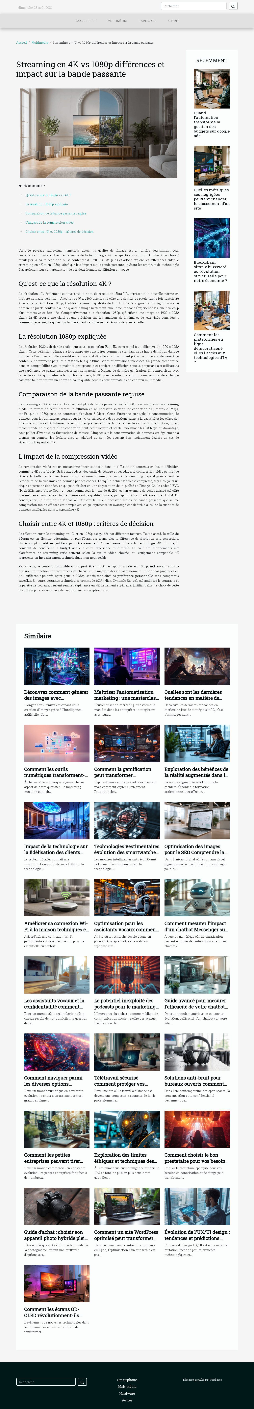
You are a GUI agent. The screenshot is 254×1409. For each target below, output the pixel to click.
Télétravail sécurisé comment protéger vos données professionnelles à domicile (124, 1087)
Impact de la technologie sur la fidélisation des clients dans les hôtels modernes (56, 852)
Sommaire (34, 185)
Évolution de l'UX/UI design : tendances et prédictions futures (197, 1238)
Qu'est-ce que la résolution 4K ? (48, 195)
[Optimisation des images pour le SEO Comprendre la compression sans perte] (197, 820)
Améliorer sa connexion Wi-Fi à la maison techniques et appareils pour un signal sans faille (56, 932)
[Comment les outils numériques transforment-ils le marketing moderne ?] (56, 743)
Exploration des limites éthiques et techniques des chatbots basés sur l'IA (124, 1161)
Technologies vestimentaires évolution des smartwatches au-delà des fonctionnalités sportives (126, 855)
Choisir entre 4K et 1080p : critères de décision (59, 231)
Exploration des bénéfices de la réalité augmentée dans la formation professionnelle (196, 775)
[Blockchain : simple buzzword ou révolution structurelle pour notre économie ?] (212, 237)
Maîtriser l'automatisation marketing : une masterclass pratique (126, 698)
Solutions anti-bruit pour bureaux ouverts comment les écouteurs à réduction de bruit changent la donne (196, 1087)
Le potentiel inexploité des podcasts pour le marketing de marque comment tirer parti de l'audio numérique (125, 1009)
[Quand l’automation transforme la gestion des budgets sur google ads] (212, 88)
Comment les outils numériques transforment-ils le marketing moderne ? (54, 775)
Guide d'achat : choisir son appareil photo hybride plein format (56, 1238)
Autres (173, 21)
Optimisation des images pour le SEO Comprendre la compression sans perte (194, 852)
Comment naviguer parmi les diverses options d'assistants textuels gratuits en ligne (56, 1087)
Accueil (21, 42)
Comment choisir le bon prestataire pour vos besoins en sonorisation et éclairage (196, 1161)
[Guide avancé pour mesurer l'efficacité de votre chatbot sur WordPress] (197, 974)
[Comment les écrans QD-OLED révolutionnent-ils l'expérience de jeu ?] (56, 1283)
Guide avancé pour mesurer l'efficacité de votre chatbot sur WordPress (195, 1006)
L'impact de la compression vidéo (49, 222)
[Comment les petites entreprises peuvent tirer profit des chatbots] (56, 1128)
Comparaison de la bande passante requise (55, 213)
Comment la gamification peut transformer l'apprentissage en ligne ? (122, 775)
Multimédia (117, 21)
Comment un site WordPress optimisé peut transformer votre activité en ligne (126, 1238)
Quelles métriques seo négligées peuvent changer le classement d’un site (212, 198)
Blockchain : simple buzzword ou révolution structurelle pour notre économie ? (210, 271)
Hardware (147, 21)
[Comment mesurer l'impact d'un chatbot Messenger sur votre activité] (197, 897)
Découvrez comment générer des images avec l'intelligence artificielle (56, 698)
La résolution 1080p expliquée (46, 204)
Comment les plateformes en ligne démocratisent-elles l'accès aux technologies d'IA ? (210, 348)
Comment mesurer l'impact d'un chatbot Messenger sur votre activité (196, 929)
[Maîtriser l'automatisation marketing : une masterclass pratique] (127, 665)
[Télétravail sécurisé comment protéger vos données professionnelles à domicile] (127, 1051)
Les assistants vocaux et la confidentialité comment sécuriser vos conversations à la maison (55, 1009)
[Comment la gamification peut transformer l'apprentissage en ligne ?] (127, 743)
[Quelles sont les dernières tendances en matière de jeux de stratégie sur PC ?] (197, 665)
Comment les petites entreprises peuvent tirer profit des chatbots (52, 1161)
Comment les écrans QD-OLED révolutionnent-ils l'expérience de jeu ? (51, 1315)
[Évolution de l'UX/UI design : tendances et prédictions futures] (197, 1206)
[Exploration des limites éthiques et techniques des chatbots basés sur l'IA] (127, 1128)
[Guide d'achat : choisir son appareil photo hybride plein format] (56, 1206)
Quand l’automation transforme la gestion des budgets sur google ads (212, 124)
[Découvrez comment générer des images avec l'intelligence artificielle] (56, 665)
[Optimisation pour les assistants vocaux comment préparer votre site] (127, 897)
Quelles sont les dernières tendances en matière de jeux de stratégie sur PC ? (193, 698)
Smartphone (85, 21)
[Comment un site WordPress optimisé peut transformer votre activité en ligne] (127, 1206)
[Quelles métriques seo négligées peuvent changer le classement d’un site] (212, 165)
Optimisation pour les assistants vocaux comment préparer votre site (126, 929)
